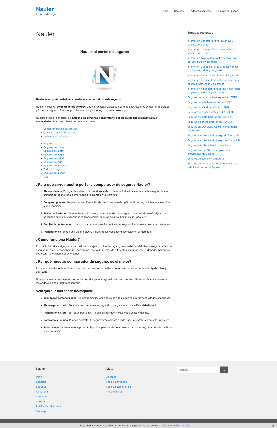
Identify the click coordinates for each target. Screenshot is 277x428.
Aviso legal (42, 391)
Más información (170, 425)
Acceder (111, 376)
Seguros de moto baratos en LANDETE (210, 116)
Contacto (41, 396)
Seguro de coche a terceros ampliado (209, 145)
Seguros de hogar (53, 154)
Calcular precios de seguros (59, 132)
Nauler (45, 9)
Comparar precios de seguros (60, 128)
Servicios (41, 381)
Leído (186, 425)
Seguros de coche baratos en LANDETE (211, 121)
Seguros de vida (52, 162)
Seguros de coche (53, 147)
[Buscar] (224, 370)
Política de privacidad (48, 406)
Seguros (179, 11)
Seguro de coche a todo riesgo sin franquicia (213, 135)
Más (45, 176)
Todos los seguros (200, 11)
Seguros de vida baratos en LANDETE (210, 102)
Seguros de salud (53, 158)
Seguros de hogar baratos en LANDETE (211, 112)
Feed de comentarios (118, 386)
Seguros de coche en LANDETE (206, 158)
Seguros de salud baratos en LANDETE (210, 107)
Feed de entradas (116, 381)
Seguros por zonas (227, 11)
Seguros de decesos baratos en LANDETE (212, 97)
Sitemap (41, 411)
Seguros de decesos (55, 165)
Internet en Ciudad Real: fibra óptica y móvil (213, 75)
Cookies (40, 401)
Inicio (165, 11)
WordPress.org (114, 391)
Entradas (41, 386)
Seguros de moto (53, 150)
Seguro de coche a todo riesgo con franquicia (214, 140)
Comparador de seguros (57, 136)
